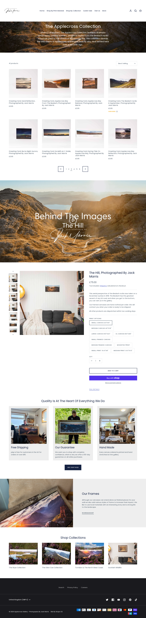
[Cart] (140, 10)
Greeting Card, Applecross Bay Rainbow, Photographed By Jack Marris (88, 103)
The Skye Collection (17, 567)
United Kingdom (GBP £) (18, 599)
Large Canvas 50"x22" (100, 334)
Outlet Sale (87, 11)
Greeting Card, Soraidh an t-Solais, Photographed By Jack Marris (56, 152)
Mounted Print (123, 345)
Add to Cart (113, 371)
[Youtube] (118, 599)
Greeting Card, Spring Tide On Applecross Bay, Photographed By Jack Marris (89, 153)
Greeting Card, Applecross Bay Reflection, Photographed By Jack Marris (122, 153)
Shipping (103, 286)
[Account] (130, 10)
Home (42, 11)
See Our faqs (73, 467)
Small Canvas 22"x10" (100, 323)
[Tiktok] (136, 599)
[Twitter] (107, 599)
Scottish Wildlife (115, 567)
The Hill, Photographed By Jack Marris (112, 275)
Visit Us (97, 11)
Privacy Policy (72, 587)
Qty (90, 357)
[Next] (13, 334)
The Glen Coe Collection (52, 567)
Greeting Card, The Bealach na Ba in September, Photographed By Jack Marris (122, 103)
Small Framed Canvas (100, 339)
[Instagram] (124, 599)
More (104, 11)
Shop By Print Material (55, 11)
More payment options (113, 383)
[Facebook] (113, 599)
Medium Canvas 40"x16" (101, 328)
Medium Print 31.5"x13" (123, 351)
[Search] (135, 10)
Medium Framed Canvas (101, 345)
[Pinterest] (130, 599)
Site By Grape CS (57, 612)
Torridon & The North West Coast (89, 567)
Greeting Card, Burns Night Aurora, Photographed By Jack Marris (23, 152)
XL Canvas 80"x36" (123, 334)
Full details (94, 389)
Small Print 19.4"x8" (99, 351)
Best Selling (123, 63)
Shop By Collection (73, 11)
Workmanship (88, 513)
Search (61, 587)
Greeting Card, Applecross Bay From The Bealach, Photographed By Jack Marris (56, 103)
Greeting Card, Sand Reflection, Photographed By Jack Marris (22, 102)
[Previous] (13, 271)
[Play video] (73, 220)
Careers (84, 587)
